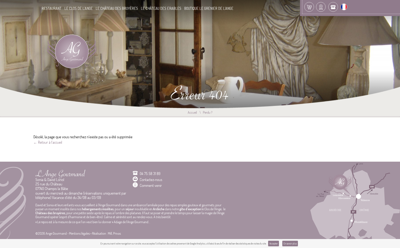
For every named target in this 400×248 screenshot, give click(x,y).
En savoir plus (290, 243)
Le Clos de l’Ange (78, 8)
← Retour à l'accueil (47, 142)
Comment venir (151, 185)
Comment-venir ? (321, 7)
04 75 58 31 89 (150, 173)
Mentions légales (79, 233)
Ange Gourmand (73, 54)
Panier (309, 7)
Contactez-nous (151, 179)
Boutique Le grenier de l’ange (208, 8)
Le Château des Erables (161, 8)
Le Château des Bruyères (117, 8)
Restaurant (51, 8)
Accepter (273, 243)
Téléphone (333, 7)
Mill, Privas (114, 233)
